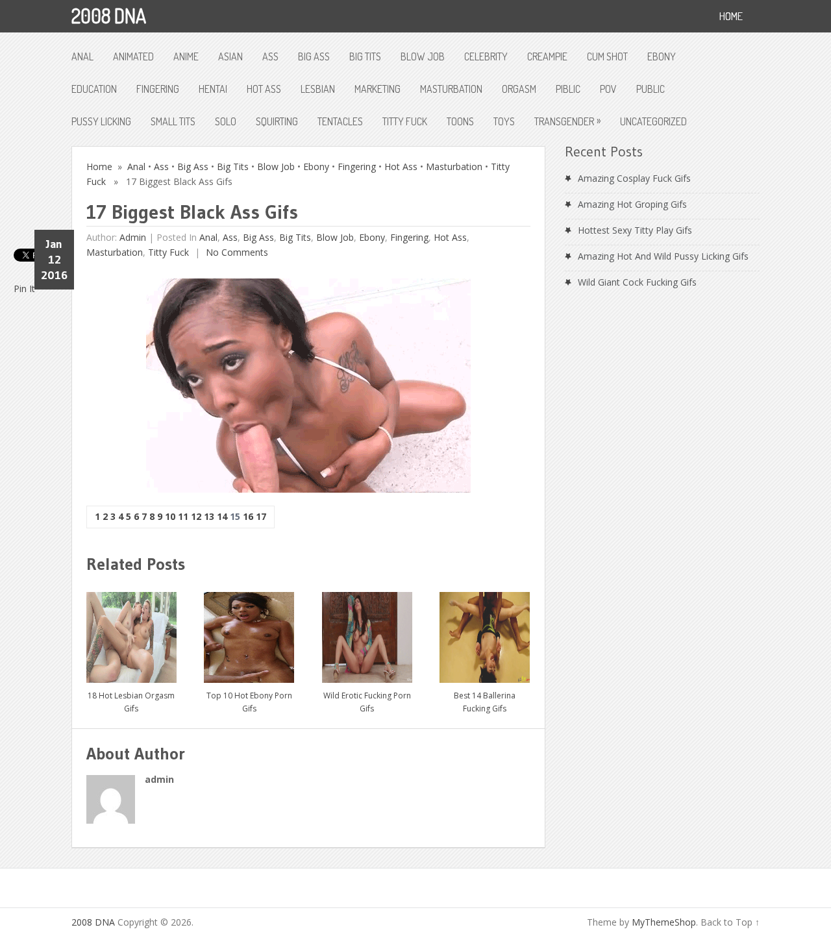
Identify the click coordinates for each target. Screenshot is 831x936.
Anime (186, 56)
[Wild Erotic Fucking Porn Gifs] (367, 632)
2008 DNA (108, 15)
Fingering (157, 88)
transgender (567, 121)
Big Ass (314, 56)
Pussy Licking (101, 121)
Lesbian (318, 88)
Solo (225, 121)
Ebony (661, 56)
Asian (230, 56)
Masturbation (451, 88)
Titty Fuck (404, 121)
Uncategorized (653, 121)
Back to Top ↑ (730, 922)
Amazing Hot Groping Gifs (632, 204)
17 (261, 516)
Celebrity (486, 56)
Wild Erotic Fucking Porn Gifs (367, 702)
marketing (377, 88)
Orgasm (519, 88)
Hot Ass (264, 88)
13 (209, 516)
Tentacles (340, 121)
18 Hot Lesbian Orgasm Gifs (131, 702)
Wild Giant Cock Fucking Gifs (637, 282)
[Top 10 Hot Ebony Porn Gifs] (249, 632)
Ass (270, 56)
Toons (460, 121)
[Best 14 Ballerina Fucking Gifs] (485, 632)
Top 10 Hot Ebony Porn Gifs (249, 702)
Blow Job (423, 56)
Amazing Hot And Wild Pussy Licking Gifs (663, 256)
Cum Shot (607, 56)
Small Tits (173, 121)
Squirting (277, 121)
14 (222, 516)
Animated (133, 56)
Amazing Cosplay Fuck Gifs (634, 178)
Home (99, 166)
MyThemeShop (664, 922)
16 (248, 516)
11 (183, 516)
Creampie (547, 56)
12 (196, 516)
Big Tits (365, 56)
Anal (82, 56)
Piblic (568, 88)
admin (132, 237)
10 (170, 516)
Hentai (213, 88)
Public (650, 88)
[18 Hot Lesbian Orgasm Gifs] (131, 632)
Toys (504, 121)
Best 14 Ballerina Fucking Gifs (484, 702)
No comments (235, 252)
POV (608, 88)
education (94, 88)
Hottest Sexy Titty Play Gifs (635, 230)
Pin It (24, 288)
